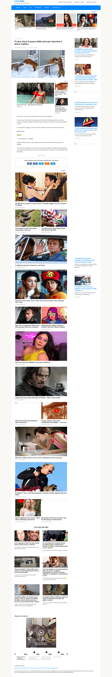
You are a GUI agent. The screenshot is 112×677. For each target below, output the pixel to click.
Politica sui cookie (79, 2)
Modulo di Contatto (40, 668)
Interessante (38, 7)
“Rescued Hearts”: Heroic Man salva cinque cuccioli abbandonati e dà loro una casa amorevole (26, 570)
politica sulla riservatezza (65, 2)
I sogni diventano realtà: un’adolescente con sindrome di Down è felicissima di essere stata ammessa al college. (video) (86, 77)
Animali (18, 7)
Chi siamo (48, 668)
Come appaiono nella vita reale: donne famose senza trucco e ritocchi (26, 543)
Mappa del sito (54, 668)
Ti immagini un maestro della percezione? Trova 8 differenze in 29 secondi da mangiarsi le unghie (85, 260)
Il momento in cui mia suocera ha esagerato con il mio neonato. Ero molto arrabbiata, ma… (86, 288)
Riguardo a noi (56, 7)
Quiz (30, 7)
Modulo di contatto (91, 2)
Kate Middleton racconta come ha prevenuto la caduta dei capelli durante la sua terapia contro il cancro (86, 50)
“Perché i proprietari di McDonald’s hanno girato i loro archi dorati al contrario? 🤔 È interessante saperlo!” (86, 130)
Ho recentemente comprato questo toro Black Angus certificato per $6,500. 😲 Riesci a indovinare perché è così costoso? (55, 545)
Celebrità (46, 7)
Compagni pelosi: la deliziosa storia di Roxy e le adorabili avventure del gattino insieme (55, 598)
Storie (24, 7)
